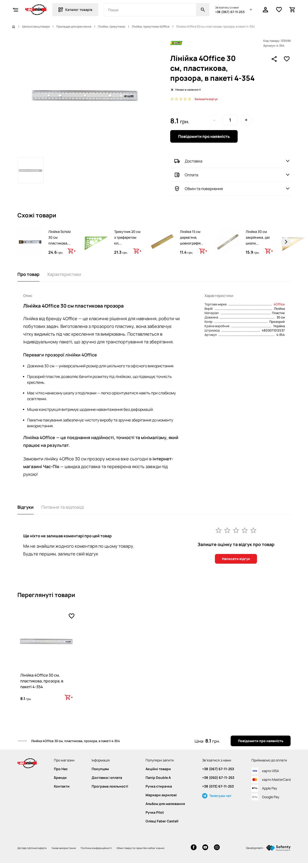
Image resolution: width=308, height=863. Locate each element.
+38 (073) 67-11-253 (218, 786)
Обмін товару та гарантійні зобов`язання (140, 848)
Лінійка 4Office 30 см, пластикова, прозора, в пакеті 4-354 (41, 680)
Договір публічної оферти (32, 848)
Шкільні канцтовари (36, 26)
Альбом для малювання (165, 804)
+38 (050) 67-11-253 (218, 778)
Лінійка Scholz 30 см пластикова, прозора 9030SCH (59, 243)
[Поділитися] (274, 59)
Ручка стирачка (159, 786)
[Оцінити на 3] (236, 530)
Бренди (60, 778)
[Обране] (279, 9)
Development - (255, 848)
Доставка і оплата (107, 778)
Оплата (191, 174)
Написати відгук (236, 558)
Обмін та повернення (204, 188)
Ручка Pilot (155, 812)
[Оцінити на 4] (245, 530)
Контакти (62, 786)
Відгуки (25, 507)
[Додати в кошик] (71, 251)
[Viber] (217, 847)
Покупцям (100, 769)
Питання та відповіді (62, 507)
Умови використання (63, 848)
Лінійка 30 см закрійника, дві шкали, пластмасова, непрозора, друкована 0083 (259, 246)
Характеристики (64, 274)
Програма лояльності (110, 786)
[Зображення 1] (30, 170)
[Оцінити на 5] (253, 530)
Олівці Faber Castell (162, 821)
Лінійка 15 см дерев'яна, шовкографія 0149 (190, 240)
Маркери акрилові (161, 795)
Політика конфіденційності (96, 848)
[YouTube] (205, 847)
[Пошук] (202, 9)
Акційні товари (158, 769)
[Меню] (15, 9)
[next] (286, 242)
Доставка (193, 161)
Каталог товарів (78, 9)
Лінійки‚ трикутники (111, 26)
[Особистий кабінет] (265, 9)
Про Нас (61, 769)
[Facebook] (194, 847)
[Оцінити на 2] (227, 530)
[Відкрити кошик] (292, 9)
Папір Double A (158, 778)
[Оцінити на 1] (218, 530)
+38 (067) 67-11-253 (229, 11)
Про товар (28, 274)
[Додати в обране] (287, 59)
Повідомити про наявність (204, 136)
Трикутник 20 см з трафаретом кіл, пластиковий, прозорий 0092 (127, 243)
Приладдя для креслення (73, 26)
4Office (279, 304)
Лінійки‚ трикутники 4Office (150, 26)
